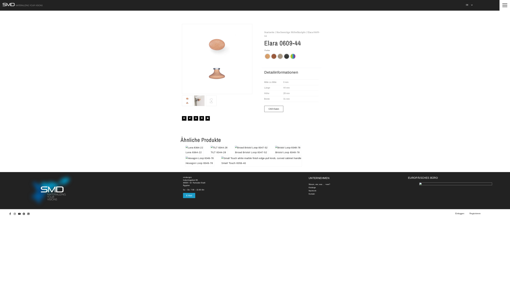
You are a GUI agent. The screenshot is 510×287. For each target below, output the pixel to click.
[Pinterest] (24, 214)
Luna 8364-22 (194, 152)
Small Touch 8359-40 (233, 163)
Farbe (267, 50)
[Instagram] (15, 214)
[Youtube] (19, 214)
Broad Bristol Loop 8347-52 (251, 152)
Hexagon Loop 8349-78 (199, 163)
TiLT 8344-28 (218, 152)
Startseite (269, 32)
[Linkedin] (28, 214)
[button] (184, 118)
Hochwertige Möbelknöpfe (291, 32)
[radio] (267, 56)
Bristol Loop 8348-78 (287, 152)
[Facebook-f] (10, 214)
